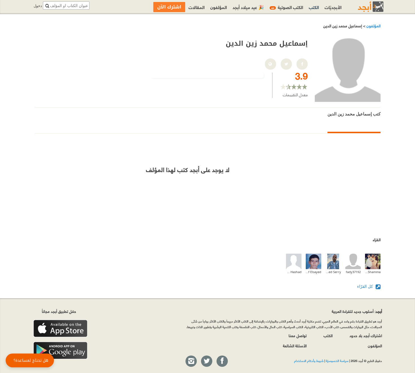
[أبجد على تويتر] (206, 361)
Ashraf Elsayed (313, 272)
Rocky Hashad (294, 272)
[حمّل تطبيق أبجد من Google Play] (60, 350)
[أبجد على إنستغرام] (191, 361)
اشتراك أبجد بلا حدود (366, 335)
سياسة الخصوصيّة (337, 360)
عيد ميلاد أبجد (248, 7)
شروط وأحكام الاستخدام (309, 360)
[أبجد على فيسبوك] (222, 361)
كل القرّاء (365, 286)
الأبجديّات (333, 7)
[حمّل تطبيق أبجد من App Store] (60, 328)
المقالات (197, 7)
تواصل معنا (298, 335)
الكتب (314, 7)
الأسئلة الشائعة (295, 345)
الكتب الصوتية (287, 7)
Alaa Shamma (373, 272)
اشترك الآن (169, 7)
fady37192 (353, 272)
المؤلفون (373, 25)
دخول (38, 5)
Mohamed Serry (333, 272)
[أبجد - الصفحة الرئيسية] (363, 6)
